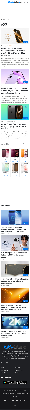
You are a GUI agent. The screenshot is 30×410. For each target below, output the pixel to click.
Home (4, 19)
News (2, 367)
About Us (4, 393)
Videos (17, 372)
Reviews (17, 367)
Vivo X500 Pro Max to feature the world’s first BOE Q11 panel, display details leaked (14, 333)
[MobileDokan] (15, 2)
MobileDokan (23, 391)
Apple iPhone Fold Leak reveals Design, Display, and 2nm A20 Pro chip (14, 126)
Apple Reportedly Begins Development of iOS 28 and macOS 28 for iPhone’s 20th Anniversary (13, 52)
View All (25, 144)
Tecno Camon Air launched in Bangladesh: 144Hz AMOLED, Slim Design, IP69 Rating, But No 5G (13, 229)
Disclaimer (18, 393)
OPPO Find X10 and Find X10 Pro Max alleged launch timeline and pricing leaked (14, 281)
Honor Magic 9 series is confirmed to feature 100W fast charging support (14, 255)
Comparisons (18, 370)
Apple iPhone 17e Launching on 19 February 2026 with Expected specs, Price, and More (14, 90)
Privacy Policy (11, 393)
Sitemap (15, 396)
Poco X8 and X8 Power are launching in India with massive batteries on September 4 (13, 307)
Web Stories (4, 372)
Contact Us (25, 393)
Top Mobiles (4, 370)
